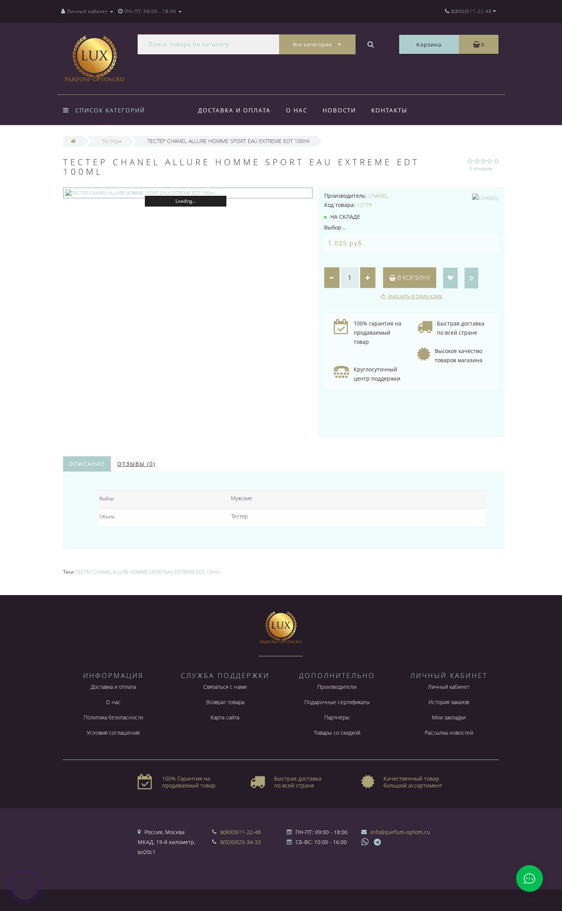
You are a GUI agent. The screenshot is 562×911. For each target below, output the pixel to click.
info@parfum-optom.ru (400, 832)
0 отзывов (480, 168)
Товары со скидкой (337, 732)
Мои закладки (449, 717)
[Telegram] (378, 842)
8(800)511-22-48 (240, 832)
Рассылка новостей (449, 732)
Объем (106, 516)
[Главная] (73, 141)
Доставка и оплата (234, 110)
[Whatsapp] (365, 841)
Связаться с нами (225, 686)
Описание (87, 463)
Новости (339, 110)
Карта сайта (225, 717)
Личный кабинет (448, 686)
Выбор (106, 498)
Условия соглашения (113, 732)
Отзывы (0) (136, 463)
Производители (336, 686)
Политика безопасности (113, 717)
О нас (296, 110)
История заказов (449, 702)
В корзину (413, 277)
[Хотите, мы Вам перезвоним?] (25, 886)
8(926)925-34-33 (240, 842)
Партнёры (336, 717)
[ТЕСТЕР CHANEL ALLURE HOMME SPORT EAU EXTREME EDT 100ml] (188, 192)
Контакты (389, 110)
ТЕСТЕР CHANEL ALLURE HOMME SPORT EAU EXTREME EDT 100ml (147, 572)
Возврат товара (225, 702)
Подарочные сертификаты (337, 702)
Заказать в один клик (415, 296)
